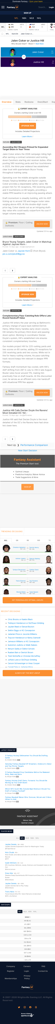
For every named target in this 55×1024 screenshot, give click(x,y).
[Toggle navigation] (3, 7)
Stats (18, 102)
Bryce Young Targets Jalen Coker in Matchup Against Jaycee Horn (27, 243)
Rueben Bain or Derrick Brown (20, 652)
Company (10, 966)
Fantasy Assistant (27, 460)
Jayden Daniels (11, 844)
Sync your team (36, 1)
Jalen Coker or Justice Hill (28, 34)
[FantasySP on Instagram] (24, 1007)
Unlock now (42, 224)
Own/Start (42, 102)
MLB (32, 18)
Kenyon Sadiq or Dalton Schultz (21, 649)
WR (38, 540)
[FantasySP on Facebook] (30, 1007)
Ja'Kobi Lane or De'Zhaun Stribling (22, 660)
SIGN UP (27, 487)
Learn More (27, 136)
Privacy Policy (27, 977)
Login (51, 7)
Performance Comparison (34, 445)
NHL (39, 18)
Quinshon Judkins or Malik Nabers (22, 645)
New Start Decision (27, 450)
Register (10, 971)
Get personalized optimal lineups (27, 600)
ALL (5, 540)
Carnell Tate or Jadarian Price (20, 667)
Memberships (11, 978)
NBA (24, 18)
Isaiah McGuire (10, 863)
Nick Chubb (9, 852)
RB (28, 540)
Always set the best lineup (27, 673)
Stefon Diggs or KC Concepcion (21, 630)
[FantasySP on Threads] (35, 1007)
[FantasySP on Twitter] (19, 1007)
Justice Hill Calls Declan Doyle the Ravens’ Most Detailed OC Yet (25, 411)
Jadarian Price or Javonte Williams (22, 634)
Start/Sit (15, 34)
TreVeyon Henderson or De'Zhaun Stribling (26, 623)
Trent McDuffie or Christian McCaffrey (24, 656)
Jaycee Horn (24, 251)
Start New (40, 44)
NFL (16, 18)
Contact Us (43, 971)
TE (49, 540)
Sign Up (27, 13)
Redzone (29, 102)
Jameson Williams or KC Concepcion (23, 641)
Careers (27, 966)
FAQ (43, 966)
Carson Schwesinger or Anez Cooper (24, 663)
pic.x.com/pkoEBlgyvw (14, 254)
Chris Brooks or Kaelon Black (20, 619)
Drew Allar (9, 873)
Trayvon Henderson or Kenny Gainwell (24, 638)
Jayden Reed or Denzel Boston (21, 627)
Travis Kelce (9, 892)
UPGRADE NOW (27, 126)
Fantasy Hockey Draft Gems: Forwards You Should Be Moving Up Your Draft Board (26, 782)
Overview (7, 102)
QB (17, 540)
